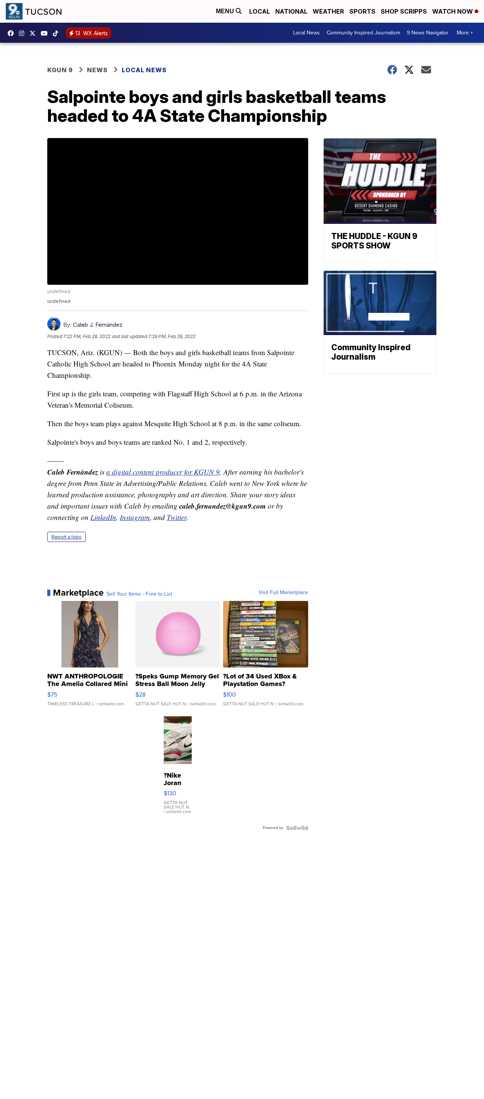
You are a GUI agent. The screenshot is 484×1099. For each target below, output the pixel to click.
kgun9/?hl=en (23, 33)
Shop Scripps (404, 11)
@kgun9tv (57, 33)
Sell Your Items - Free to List (139, 594)
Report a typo (66, 537)
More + (465, 33)
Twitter (176, 517)
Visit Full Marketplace (283, 592)
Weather (328, 11)
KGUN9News (12, 33)
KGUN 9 (60, 70)
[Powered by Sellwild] (297, 827)
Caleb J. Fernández (98, 324)
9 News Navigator (427, 33)
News (97, 70)
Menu (226, 11)
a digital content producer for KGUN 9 (163, 472)
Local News (306, 33)
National (291, 11)
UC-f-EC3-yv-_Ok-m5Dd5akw (46, 33)
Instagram (135, 517)
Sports (362, 11)
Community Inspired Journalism (363, 33)
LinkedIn (103, 517)
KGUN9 (34, 33)
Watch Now (453, 11)
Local (259, 11)
